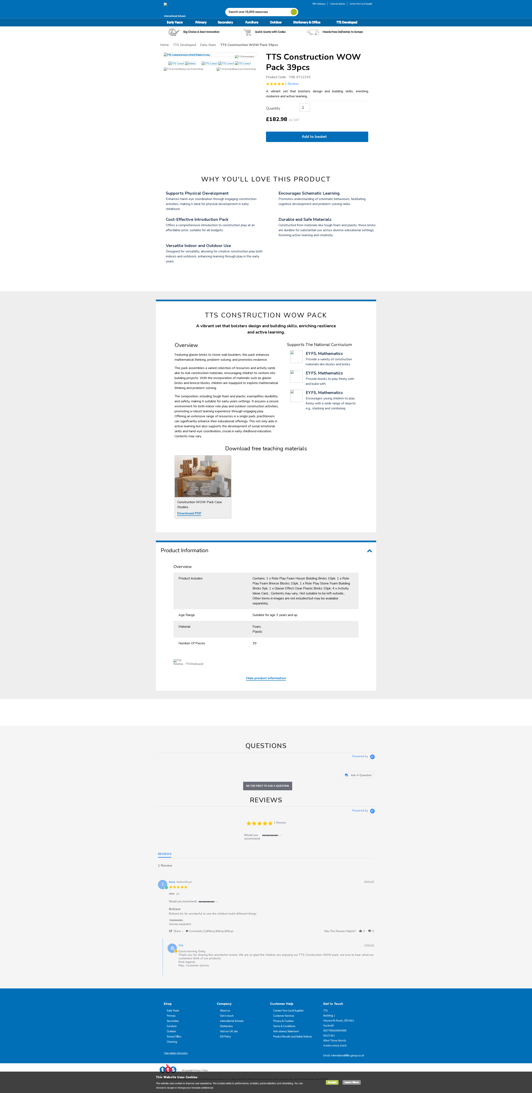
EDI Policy (225, 1036)
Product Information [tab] (184, 550)
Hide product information (266, 678)
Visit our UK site (229, 1031)
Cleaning (172, 1042)
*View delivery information (176, 1053)
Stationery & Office (306, 22)
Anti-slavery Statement (286, 1031)
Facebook (345, 1071)
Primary (201, 22)
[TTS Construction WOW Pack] (210, 55)
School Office (174, 1036)
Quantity (273, 108)
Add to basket (315, 136)
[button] (177, 931)
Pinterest (361, 1071)
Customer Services (337, 3)
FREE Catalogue (319, 3)
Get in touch (227, 1016)
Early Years (175, 22)
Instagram (369, 1071)
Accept (332, 1082)
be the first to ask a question (267, 785)
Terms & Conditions (284, 1026)
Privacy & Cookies (283, 1021)
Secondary (225, 22)
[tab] (358, 775)
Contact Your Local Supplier (361, 3)
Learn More (352, 1082)
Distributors (226, 1026)
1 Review (292, 84)
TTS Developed (346, 22)
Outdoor (276, 22)
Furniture (251, 22)
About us (225, 1010)
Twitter (353, 1071)
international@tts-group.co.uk (347, 1055)
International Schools (232, 1021)
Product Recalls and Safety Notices (292, 1036)
